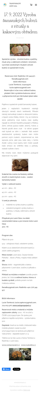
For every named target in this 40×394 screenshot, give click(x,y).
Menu (36, 5)
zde (3, 261)
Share (7, 369)
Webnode (26, 390)
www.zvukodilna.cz (28, 345)
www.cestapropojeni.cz (21, 305)
